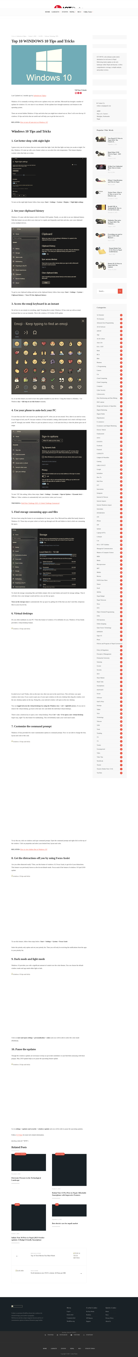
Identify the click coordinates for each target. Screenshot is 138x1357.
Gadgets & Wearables (103, 457)
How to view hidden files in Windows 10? (33, 849)
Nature (99, 584)
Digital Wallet (101, 414)
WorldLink (100, 761)
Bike (98, 358)
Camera (99, 370)
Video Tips (100, 757)
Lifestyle (99, 536)
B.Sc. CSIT (100, 346)
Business (99, 362)
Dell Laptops (100, 402)
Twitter (99, 745)
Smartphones (100, 686)
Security (99, 670)
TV (98, 737)
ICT (98, 485)
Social (98, 693)
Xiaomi (99, 765)
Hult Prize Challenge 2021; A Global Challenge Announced (40, 503)
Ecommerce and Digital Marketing (107, 426)
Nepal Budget (101, 596)
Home (107, 1311)
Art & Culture (101, 339)
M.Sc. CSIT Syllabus (103, 544)
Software (47, 36)
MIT (98, 568)
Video (98, 753)
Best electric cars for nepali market (65, 1223)
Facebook (99, 445)
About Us (108, 1321)
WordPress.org (71, 1321)
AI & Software (101, 327)
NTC (98, 608)
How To (99, 477)
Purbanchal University (103, 658)
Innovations (100, 489)
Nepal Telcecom (101, 600)
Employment (100, 434)
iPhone (99, 521)
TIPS (57, 36)
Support (88, 1321)
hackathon (100, 473)
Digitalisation (100, 418)
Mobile (62, 1154)
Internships (100, 509)
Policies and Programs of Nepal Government (109, 643)
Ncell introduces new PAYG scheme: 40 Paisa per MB (48, 1272)
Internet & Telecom (102, 497)
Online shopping (101, 624)
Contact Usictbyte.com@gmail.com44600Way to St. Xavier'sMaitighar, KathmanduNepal (104, 111)
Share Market (100, 678)
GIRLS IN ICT (101, 465)
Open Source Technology (104, 628)
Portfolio (88, 1315)
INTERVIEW (101, 513)
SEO (98, 674)
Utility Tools (88, 12)
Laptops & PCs (101, 533)
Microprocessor (101, 564)
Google (99, 469)
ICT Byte (19, 1135)
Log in (68, 1311)
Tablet (98, 709)
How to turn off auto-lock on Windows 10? (34, 122)
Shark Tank (100, 682)
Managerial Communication (105, 548)
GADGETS (55, 12)
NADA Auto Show (102, 580)
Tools (98, 729)
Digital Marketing (102, 410)
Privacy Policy (110, 1318)
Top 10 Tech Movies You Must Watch (43, 1254)
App (98, 335)
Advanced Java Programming (105, 323)
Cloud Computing (102, 378)
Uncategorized (101, 749)
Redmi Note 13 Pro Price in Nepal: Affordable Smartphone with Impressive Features (69, 1194)
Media (98, 560)
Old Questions (101, 620)
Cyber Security (101, 390)
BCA (98, 354)
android (58, 1154)
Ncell (98, 588)
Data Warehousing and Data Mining (107, 398)
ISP (98, 525)
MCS (79, 12)
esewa (98, 437)
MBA (98, 556)
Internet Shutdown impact (104, 505)
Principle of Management (104, 654)
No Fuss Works (90, 1311)
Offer (98, 616)
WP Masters (89, 1318)
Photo (98, 639)
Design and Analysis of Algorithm (106, 406)
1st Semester (100, 315)
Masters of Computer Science (105, 552)
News (98, 604)
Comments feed (71, 1318)
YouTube (99, 773)
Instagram (99, 493)
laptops (99, 529)
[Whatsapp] (78, 93)
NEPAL (72, 12)
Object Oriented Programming (105, 612)
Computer (99, 386)
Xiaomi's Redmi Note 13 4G (105, 769)
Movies (99, 576)
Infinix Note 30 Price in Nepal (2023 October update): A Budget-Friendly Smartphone (27, 1239)
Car (57, 1204)
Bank (98, 350)
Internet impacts (101, 501)
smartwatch (100, 689)
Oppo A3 (99, 635)
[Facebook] (76, 93)
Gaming (99, 461)
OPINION (22, 1154)
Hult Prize (100, 481)
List (98, 540)
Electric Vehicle (101, 430)
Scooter (99, 666)
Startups (99, 705)
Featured (17, 1154)
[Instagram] (81, 93)
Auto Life (99, 342)
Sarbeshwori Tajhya (21, 36)
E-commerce (100, 422)
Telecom (99, 721)
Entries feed (70, 1314)
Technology (52, 36)
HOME (47, 12)
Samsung (99, 662)
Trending (99, 733)
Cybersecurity (101, 394)
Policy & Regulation (103, 650)
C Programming (101, 366)
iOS (98, 517)
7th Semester (100, 319)
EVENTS (65, 12)
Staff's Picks (100, 701)
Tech (98, 713)
